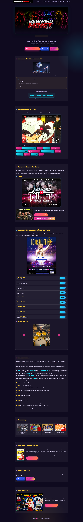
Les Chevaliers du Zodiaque (29, 148)
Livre (61, 1)
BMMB (49, 1)
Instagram (55, 48)
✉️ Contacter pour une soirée (32, 48)
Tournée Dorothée (55, 1)
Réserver (62, 278)
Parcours (39, 1)
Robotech (27, 154)
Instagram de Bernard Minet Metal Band (45, 218)
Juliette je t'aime (55, 148)
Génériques (44, 1)
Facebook (46, 48)
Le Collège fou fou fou (22, 151)
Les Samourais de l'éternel (47, 151)
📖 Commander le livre (32, 458)
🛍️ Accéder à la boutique (51, 505)
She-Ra (41, 154)
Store (64, 1)
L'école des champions (34, 151)
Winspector (19, 154)
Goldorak (40, 148)
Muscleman (34, 154)
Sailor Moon (46, 148)
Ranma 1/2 (58, 151)
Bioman (19, 148)
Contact (68, 1)
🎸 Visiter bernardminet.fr (41, 215)
